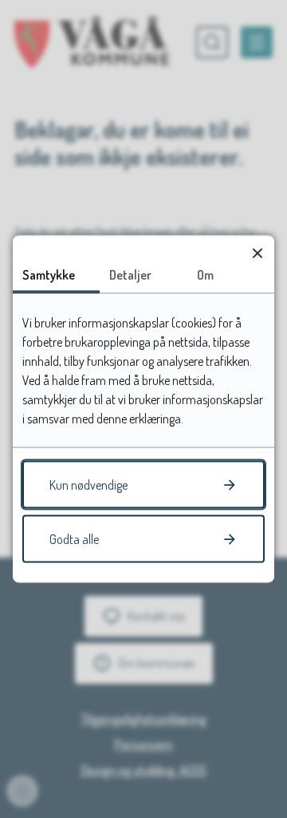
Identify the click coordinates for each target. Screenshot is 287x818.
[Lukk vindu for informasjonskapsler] (257, 253)
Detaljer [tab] (130, 275)
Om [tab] (205, 275)
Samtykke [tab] (48, 275)
